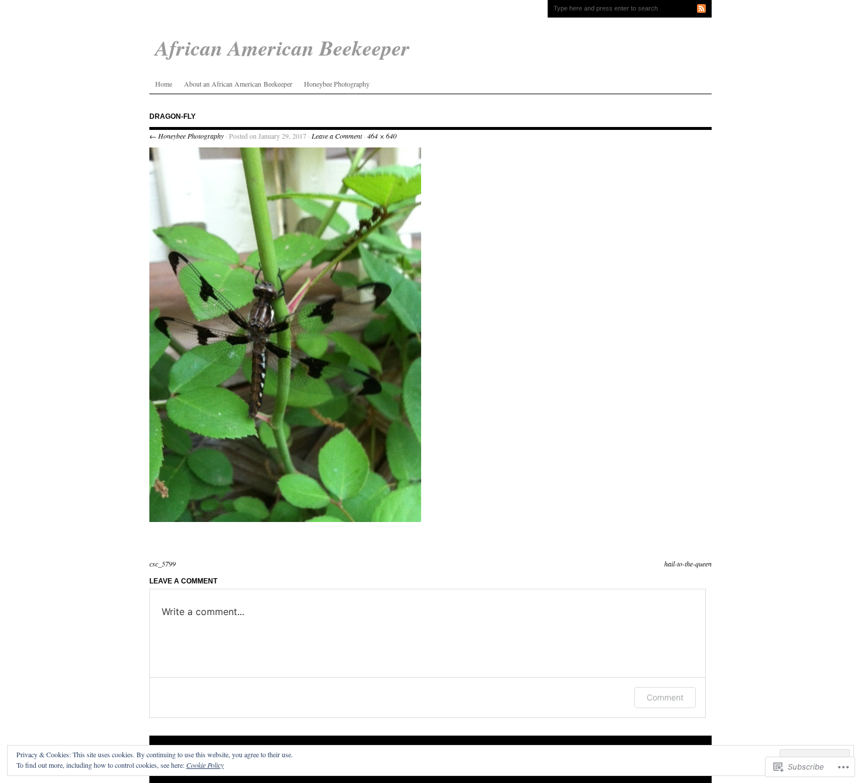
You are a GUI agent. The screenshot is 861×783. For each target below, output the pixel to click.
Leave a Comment (337, 135)
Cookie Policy (205, 765)
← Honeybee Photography (186, 135)
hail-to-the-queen (688, 563)
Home (163, 83)
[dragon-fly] (285, 519)
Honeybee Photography (337, 83)
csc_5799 (162, 563)
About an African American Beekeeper (238, 83)
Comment (665, 697)
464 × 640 (382, 135)
